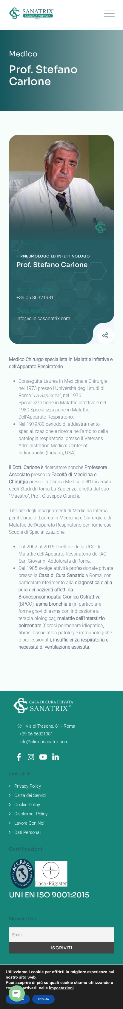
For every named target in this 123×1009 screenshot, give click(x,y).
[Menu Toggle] (108, 13)
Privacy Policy (27, 786)
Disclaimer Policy (30, 814)
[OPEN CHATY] (17, 993)
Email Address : (34, 311)
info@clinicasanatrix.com (43, 318)
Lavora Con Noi (29, 823)
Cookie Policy (27, 804)
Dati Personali (27, 832)
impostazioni (61, 988)
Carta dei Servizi (30, 795)
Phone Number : (34, 290)
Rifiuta (43, 999)
